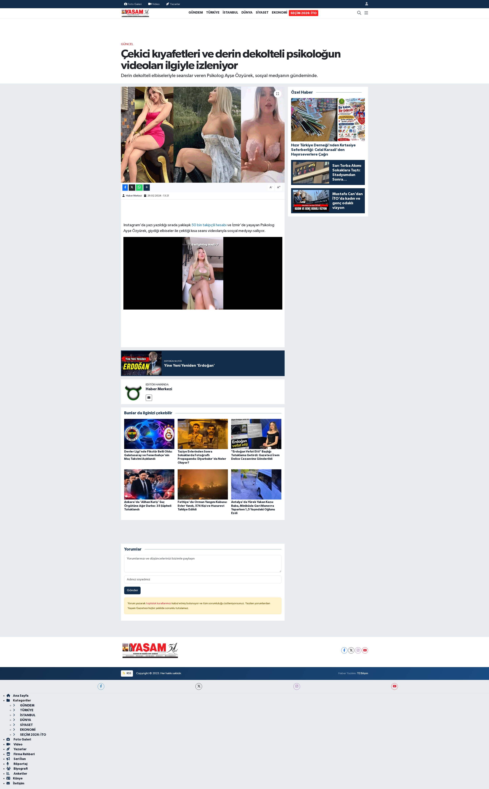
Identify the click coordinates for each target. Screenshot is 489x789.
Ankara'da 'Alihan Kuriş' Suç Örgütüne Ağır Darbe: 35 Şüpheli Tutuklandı (147, 505)
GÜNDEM (196, 12)
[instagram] (296, 686)
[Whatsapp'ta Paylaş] (139, 187)
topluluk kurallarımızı (159, 603)
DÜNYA (247, 12)
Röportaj (20, 763)
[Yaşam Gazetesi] (135, 13)
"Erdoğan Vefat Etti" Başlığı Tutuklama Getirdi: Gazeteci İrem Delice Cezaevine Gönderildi (255, 455)
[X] (351, 650)
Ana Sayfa (20, 695)
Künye (18, 778)
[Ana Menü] (366, 13)
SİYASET (262, 12)
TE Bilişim (362, 673)
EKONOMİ (279, 12)
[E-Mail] (149, 398)
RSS (128, 673)
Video (156, 3)
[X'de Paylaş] (132, 187)
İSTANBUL (230, 12)
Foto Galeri (135, 3)
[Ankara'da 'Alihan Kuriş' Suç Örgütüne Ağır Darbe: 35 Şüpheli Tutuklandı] (149, 484)
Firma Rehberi (24, 754)
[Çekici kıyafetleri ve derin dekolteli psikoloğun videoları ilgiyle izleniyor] (203, 135)
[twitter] (198, 686)
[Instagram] (358, 650)
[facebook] (101, 686)
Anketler (20, 773)
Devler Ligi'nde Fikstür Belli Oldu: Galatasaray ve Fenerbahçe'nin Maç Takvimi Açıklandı (148, 455)
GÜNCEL (127, 44)
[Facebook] (344, 650)
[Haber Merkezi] (133, 391)
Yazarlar (175, 3)
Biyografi (20, 768)
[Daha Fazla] (146, 187)
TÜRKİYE (212, 12)
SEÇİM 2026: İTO (304, 13)
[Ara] (359, 13)
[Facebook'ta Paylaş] (125, 187)
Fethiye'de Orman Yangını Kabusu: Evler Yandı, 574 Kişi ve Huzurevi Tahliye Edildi (202, 505)
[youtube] (394, 686)
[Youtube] (365, 650)
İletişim (18, 783)
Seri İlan (19, 759)
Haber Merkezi (134, 196)
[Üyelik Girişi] (365, 4)
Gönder (132, 590)
